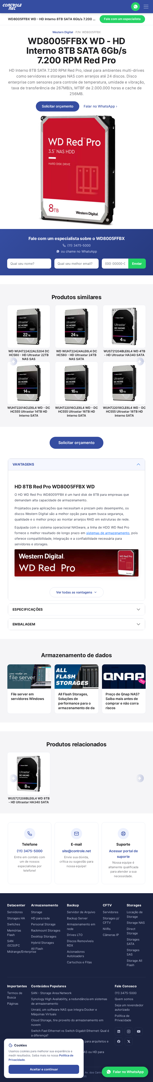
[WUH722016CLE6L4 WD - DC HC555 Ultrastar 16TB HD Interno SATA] (76, 383)
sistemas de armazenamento (107, 533)
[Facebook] (119, 1041)
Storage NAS (136, 923)
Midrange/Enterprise (21, 952)
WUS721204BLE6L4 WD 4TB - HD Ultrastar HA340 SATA (124, 353)
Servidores (15, 912)
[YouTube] (139, 1031)
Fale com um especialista (122, 19)
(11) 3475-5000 (29, 851)
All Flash (37, 949)
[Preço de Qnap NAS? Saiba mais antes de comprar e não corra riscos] (124, 676)
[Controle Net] (12, 6)
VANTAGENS (23, 464)
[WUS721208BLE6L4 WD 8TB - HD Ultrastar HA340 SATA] (28, 773)
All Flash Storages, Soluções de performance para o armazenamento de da (76, 701)
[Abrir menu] (146, 6)
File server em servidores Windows (27, 696)
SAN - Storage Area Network (51, 993)
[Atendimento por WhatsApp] (135, 6)
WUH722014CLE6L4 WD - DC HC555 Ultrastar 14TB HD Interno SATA (28, 411)
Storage (36, 912)
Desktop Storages (43, 936)
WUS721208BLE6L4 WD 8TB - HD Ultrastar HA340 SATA (29, 800)
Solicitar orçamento (57, 106)
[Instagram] (129, 1031)
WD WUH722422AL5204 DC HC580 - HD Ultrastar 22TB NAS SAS (28, 355)
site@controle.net (76, 851)
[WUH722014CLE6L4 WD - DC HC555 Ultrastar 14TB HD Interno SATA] (28, 383)
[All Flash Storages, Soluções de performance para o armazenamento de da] (76, 676)
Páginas (12, 1003)
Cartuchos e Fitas (79, 962)
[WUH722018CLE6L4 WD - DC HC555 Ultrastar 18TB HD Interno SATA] (124, 383)
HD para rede (40, 918)
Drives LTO (74, 935)
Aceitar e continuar (44, 1069)
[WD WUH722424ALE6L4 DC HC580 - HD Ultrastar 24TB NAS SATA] (76, 326)
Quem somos (124, 999)
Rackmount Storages (45, 930)
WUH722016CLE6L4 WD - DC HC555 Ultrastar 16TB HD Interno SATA (76, 411)
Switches (13, 924)
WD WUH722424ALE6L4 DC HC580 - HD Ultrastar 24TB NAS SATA (76, 355)
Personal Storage (43, 924)
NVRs (107, 929)
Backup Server (77, 918)
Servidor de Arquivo (81, 912)
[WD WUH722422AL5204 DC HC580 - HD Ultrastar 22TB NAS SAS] (28, 326)
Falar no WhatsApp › (100, 106)
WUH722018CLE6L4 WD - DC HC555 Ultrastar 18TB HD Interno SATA (124, 411)
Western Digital (62, 32)
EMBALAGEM (24, 624)
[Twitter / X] (129, 1041)
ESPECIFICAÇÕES (28, 609)
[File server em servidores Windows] (29, 676)
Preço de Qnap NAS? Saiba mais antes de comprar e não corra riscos (122, 701)
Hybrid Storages (42, 943)
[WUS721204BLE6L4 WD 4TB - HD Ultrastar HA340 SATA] (124, 326)
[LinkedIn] (119, 1031)
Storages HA (16, 918)
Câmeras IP (111, 935)
